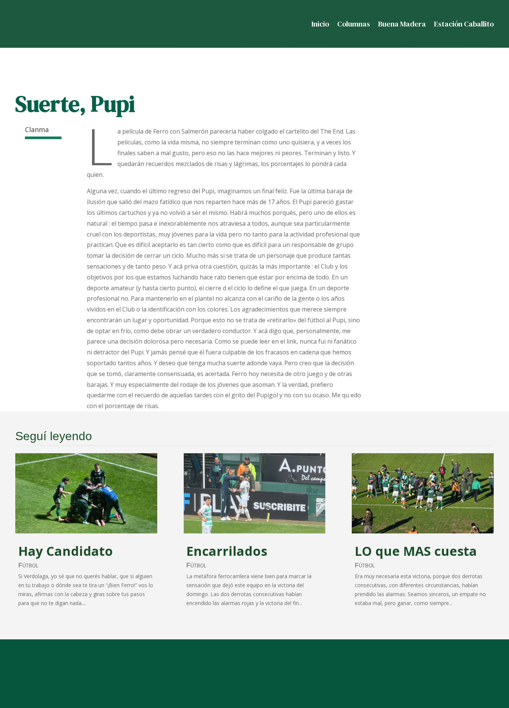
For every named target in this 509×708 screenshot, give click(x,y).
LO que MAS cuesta (416, 551)
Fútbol (28, 565)
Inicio (320, 24)
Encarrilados (226, 551)
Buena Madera (402, 24)
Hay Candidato (65, 551)
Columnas (353, 24)
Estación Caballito (464, 24)
